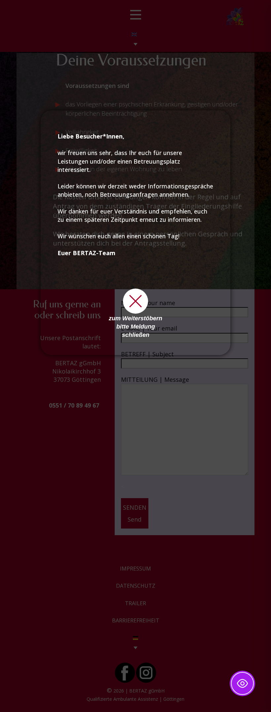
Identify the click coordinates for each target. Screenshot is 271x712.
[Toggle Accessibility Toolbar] (242, 683)
